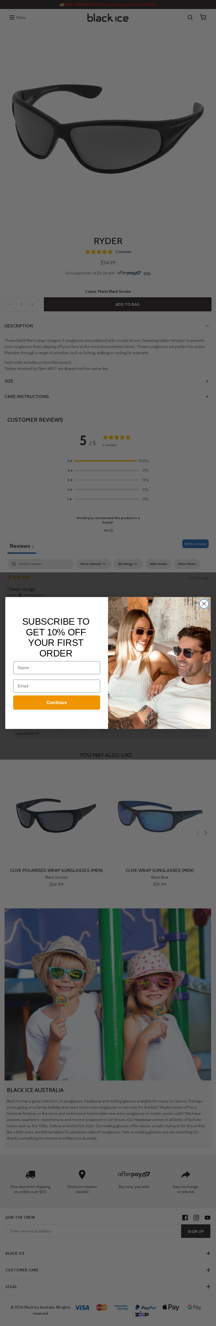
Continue (56, 702)
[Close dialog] (204, 603)
